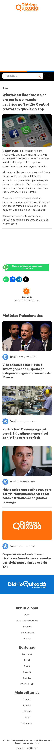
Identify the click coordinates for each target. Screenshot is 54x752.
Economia (27, 711)
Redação (27, 297)
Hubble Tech (32, 748)
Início (27, 614)
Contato (27, 638)
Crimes (27, 699)
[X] (26, 279)
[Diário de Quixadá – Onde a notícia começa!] (27, 7)
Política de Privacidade (27, 620)
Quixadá (27, 672)
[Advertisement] (27, 42)
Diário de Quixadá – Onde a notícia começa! (30, 740)
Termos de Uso (27, 632)
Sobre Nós (27, 626)
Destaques (27, 654)
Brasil (5, 88)
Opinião (27, 705)
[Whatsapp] (6, 279)
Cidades (27, 678)
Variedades (27, 723)
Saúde (27, 717)
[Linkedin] (19, 279)
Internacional (27, 684)
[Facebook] (13, 279)
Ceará (27, 666)
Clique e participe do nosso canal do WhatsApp (27, 267)
